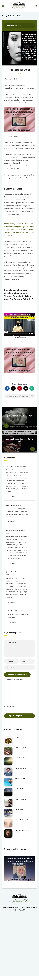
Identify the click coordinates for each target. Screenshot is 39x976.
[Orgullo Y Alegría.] (8, 802)
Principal (5, 16)
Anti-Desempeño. (20, 768)
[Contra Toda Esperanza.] (8, 761)
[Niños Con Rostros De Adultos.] (8, 833)
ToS (28, 908)
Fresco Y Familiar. (20, 778)
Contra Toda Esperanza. (22, 758)
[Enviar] (32, 25)
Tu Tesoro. (18, 737)
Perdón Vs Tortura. (21, 789)
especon (9, 505)
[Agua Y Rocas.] (8, 813)
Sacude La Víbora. (20, 747)
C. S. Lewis (8, 235)
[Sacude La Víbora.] (8, 751)
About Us (22, 910)
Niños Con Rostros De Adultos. (22, 831)
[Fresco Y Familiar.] (8, 782)
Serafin (10, 611)
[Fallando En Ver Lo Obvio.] (8, 823)
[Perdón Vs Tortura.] (8, 792)
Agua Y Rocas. (19, 809)
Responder (11, 496)
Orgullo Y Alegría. (20, 799)
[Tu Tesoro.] (8, 741)
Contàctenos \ (8, 908)
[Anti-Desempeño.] (8, 771)
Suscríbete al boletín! (15, 680)
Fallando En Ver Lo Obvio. (23, 820)
